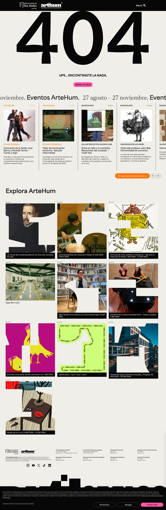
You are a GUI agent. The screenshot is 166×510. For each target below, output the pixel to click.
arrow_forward (158, 176)
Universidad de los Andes (12, 457)
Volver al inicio (83, 84)
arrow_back (153, 176)
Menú (139, 5)
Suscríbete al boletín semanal (134, 176)
